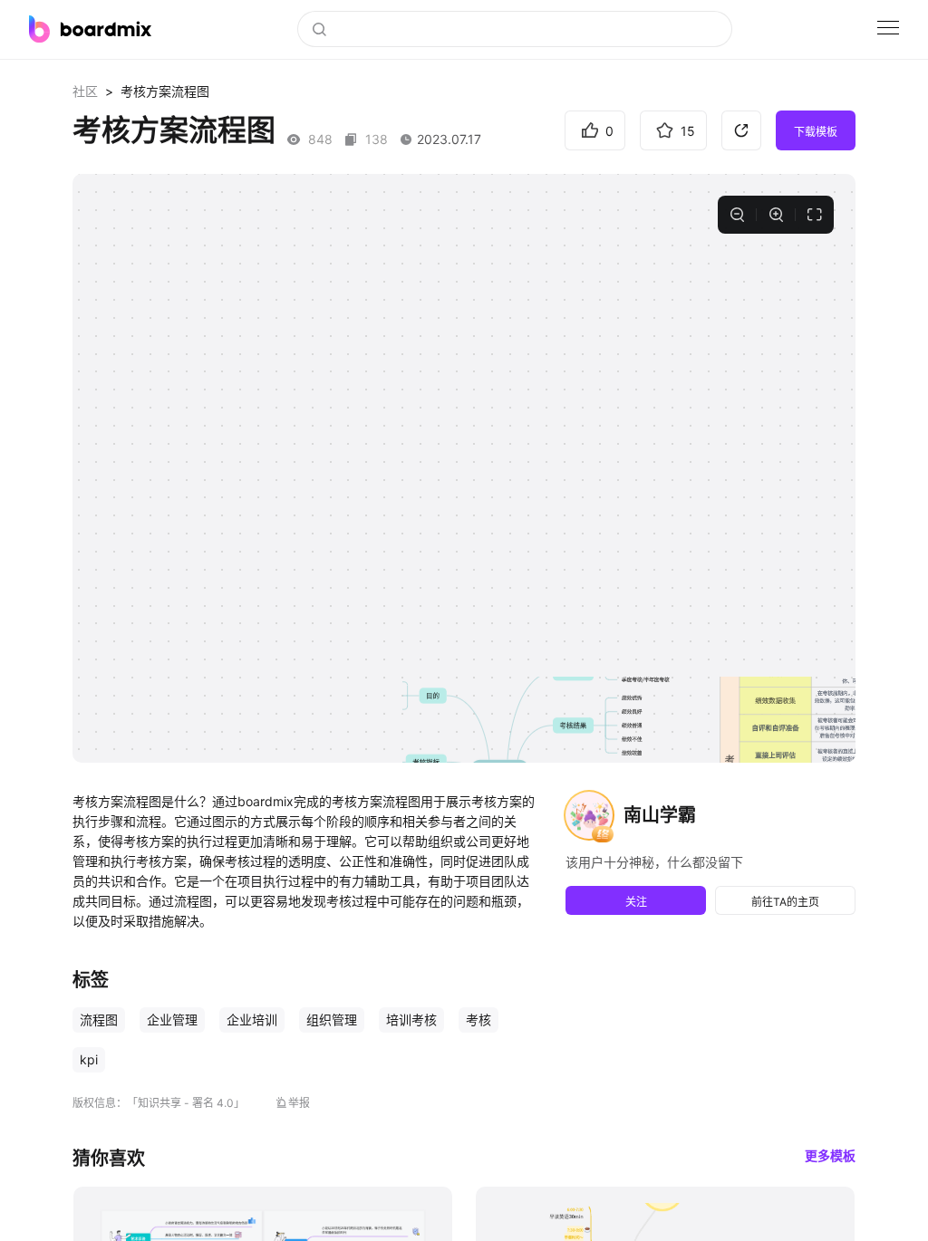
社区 (85, 91)
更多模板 (830, 1155)
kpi (89, 1059)
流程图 (99, 1019)
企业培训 (252, 1019)
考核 (478, 1019)
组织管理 (331, 1019)
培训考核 (411, 1019)
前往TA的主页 (785, 902)
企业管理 (172, 1019)
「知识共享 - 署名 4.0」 (186, 1103)
